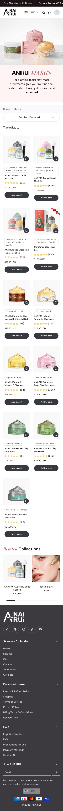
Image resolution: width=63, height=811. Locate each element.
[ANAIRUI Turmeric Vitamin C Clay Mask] (16, 359)
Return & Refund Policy (16, 691)
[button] (31, 12)
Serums (7, 653)
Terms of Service (12, 701)
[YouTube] (40, 629)
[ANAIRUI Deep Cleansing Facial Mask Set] (16, 221)
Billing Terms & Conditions (18, 712)
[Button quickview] (26, 158)
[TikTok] (32, 629)
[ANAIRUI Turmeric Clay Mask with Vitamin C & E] (16, 293)
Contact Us (9, 755)
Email (8, 772)
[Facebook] (6, 629)
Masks (6, 648)
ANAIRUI (36, 804)
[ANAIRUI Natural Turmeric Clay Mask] (46, 293)
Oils (5, 659)
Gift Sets (8, 674)
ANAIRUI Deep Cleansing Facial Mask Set (17, 251)
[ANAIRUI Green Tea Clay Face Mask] (16, 425)
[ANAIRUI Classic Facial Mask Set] (16, 149)
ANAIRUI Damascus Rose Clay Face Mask (44, 384)
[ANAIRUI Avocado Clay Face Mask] (46, 425)
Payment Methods (13, 750)
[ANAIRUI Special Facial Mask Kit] (46, 149)
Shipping (8, 696)
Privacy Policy (11, 707)
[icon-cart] (49, 12)
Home (6, 109)
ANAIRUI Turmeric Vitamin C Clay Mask (15, 384)
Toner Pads (9, 669)
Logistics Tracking (13, 734)
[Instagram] (23, 629)
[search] (43, 12)
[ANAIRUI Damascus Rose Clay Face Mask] (46, 359)
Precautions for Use (14, 744)
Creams (7, 664)
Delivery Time (11, 717)
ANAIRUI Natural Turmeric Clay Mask (44, 317)
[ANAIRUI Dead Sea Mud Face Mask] (16, 491)
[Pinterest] (15, 629)
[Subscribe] (56, 772)
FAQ (5, 739)
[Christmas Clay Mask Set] (46, 221)
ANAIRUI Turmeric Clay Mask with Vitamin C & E (17, 317)
